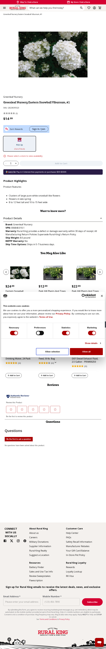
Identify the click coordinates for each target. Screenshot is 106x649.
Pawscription (36, 580)
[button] (53, 218)
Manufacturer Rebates (77, 546)
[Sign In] (94, 8)
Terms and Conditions (48, 619)
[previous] (6, 272)
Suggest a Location (39, 555)
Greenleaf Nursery (13, 96)
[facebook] (5, 541)
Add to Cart (15, 375)
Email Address (11, 596)
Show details (91, 343)
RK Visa (70, 576)
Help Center (72, 532)
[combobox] (56, 8)
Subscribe (92, 602)
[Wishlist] (89, 8)
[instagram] (18, 541)
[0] (100, 8)
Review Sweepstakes (40, 576)
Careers (33, 537)
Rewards (70, 567)
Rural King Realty (38, 550)
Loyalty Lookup (74, 571)
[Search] (81, 8)
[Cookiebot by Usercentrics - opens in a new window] (84, 296)
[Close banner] (102, 296)
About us (34, 532)
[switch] (40, 333)
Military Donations (39, 541)
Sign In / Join (38, 129)
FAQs (68, 537)
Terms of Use (46, 317)
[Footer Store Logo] (53, 635)
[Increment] (15, 163)
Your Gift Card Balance (77, 550)
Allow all (86, 351)
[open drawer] (4, 8)
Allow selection (52, 351)
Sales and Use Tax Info (41, 571)
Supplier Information (40, 546)
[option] (19, 285)
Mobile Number (52, 596)
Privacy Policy (63, 313)
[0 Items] (100, 8)
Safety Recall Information (79, 541)
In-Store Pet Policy (75, 555)
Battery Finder (36, 567)
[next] (100, 272)
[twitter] (11, 541)
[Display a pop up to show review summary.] (56, 363)
